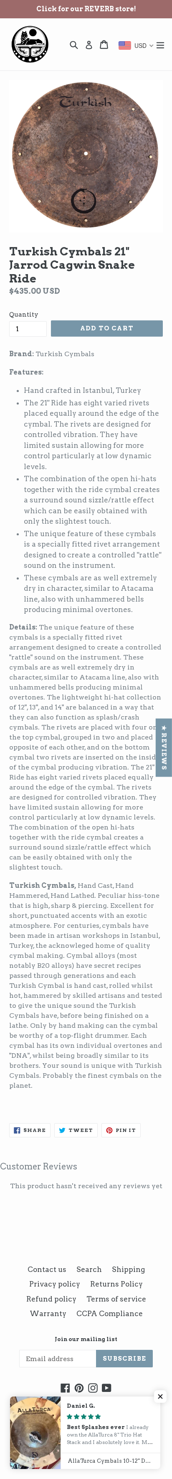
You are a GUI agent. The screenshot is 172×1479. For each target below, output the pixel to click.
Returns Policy (116, 1284)
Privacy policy (54, 1284)
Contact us (47, 1269)
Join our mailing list (86, 1339)
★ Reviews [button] (164, 747)
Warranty (48, 1313)
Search (89, 1269)
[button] (160, 1396)
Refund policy (51, 1299)
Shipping (128, 1269)
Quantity (23, 314)
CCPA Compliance (109, 1313)
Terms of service (116, 1299)
